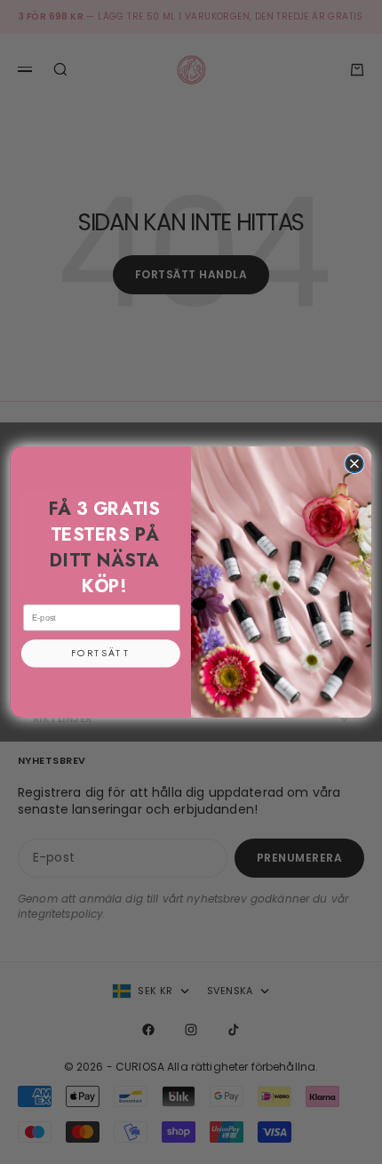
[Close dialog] (354, 463)
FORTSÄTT (101, 654)
